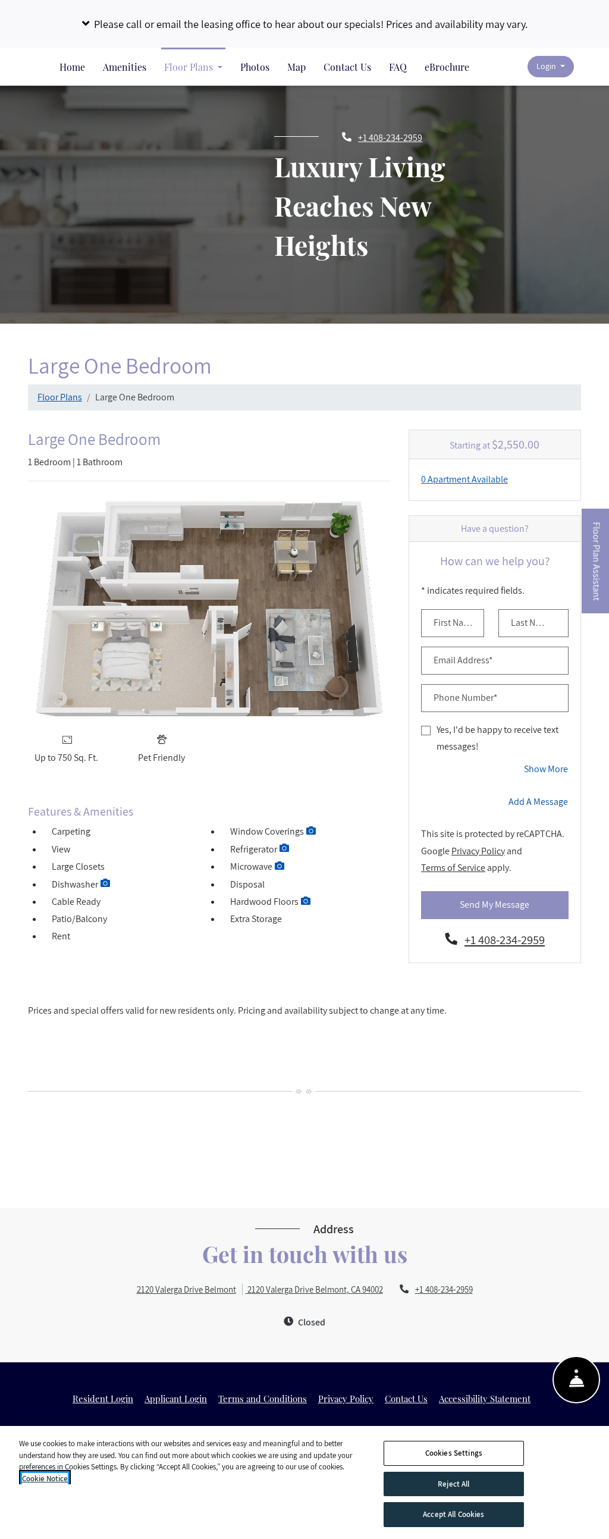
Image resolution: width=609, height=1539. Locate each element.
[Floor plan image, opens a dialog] (209, 608)
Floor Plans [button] (189, 67)
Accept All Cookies (453, 1514)
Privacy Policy (478, 850)
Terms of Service (453, 867)
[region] (304, 1482)
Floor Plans (59, 397)
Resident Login (103, 1398)
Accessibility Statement (484, 1398)
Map (296, 67)
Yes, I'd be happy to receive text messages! (497, 738)
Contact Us (347, 67)
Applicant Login (176, 1398)
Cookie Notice (45, 1479)
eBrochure (447, 67)
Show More (546, 768)
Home (72, 67)
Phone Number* (466, 697)
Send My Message (494, 904)
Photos (254, 67)
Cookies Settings (453, 1453)
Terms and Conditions (262, 1398)
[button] (304, 24)
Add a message (538, 801)
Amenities (124, 67)
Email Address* (463, 660)
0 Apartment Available (464, 479)
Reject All (453, 1484)
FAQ (398, 67)
